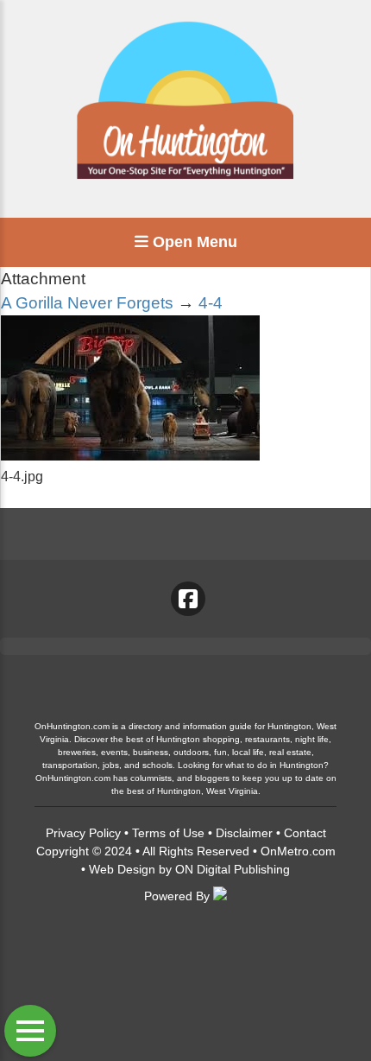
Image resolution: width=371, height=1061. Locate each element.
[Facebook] (188, 598)
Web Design (122, 869)
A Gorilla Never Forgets (87, 303)
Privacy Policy (83, 833)
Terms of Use (168, 833)
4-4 (210, 303)
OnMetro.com (298, 851)
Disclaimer (244, 833)
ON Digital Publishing (232, 869)
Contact (305, 833)
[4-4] (130, 455)
